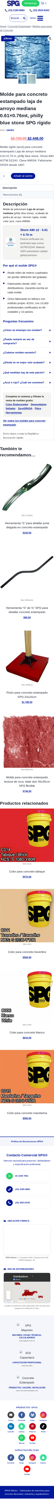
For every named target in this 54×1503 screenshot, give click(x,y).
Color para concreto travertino (27, 951)
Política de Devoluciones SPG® (27, 1141)
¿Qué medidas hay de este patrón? (23, 372)
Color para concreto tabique (27, 871)
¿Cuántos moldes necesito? (19, 352)
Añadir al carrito (23, 175)
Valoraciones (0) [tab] (12, 194)
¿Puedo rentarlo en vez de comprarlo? (18, 341)
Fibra (38, 408)
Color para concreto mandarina (27, 1113)
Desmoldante (38, 404)
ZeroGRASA (25, 408)
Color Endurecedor (17, 404)
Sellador (11, 408)
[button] (50, 38)
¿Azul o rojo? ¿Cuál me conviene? (23, 382)
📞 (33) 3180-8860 (15, 10)
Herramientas (14, 412)
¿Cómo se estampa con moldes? (22, 330)
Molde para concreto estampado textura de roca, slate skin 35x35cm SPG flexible (27, 781)
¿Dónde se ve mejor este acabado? (24, 362)
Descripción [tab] (10, 187)
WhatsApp (30, 3)
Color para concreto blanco (27, 1032)
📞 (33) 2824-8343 (39, 10)
